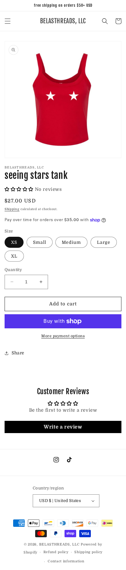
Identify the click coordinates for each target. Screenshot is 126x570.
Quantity (13, 269)
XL (14, 256)
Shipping (12, 209)
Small (39, 242)
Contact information (66, 561)
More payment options (63, 336)
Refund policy (56, 552)
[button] (7, 21)
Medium (71, 242)
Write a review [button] (63, 427)
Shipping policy (88, 552)
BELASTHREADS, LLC (59, 544)
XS (14, 242)
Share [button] (18, 352)
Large (103, 242)
